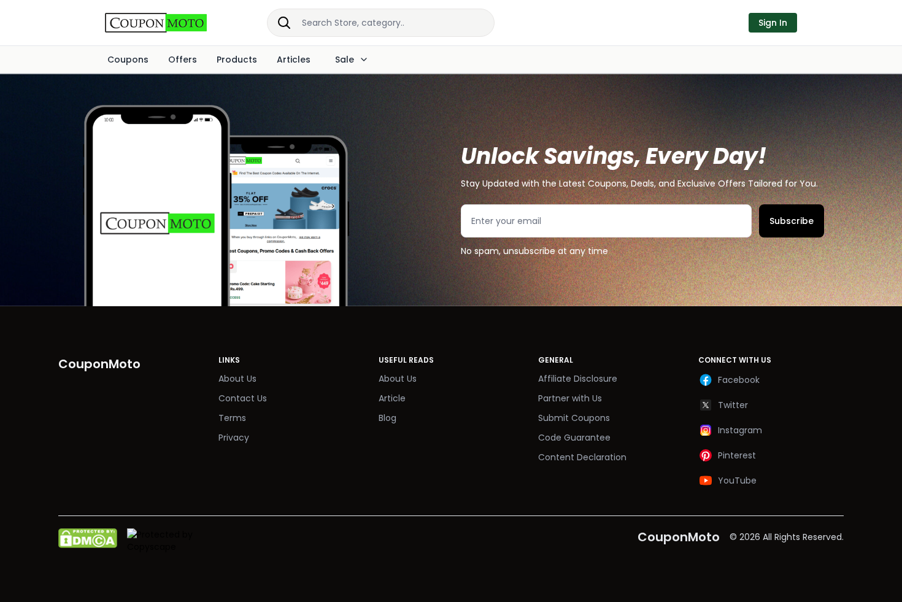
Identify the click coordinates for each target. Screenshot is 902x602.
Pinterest (737, 455)
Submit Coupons (574, 418)
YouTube (737, 480)
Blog (387, 418)
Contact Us (242, 398)
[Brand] (169, 23)
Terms (232, 418)
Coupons (127, 59)
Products (237, 59)
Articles (293, 59)
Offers (182, 59)
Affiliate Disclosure (577, 378)
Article (392, 398)
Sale (344, 59)
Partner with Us (570, 398)
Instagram (740, 430)
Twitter (733, 405)
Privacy (233, 437)
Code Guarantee (574, 437)
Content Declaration (582, 457)
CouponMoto (679, 537)
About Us (237, 378)
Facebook (739, 380)
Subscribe (791, 221)
